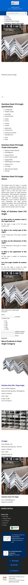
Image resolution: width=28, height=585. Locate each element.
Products (8, 18)
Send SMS (15, 565)
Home (7, 16)
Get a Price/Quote (6, 401)
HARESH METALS (15, 8)
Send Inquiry (15, 560)
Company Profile (7, 518)
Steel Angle (8, 19)
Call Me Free (15, 570)
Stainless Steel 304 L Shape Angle (12, 385)
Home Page (5, 516)
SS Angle (4, 441)
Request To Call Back (7, 502)
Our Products (6, 520)
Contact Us (5, 523)
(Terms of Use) (12, 578)
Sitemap (5, 525)
